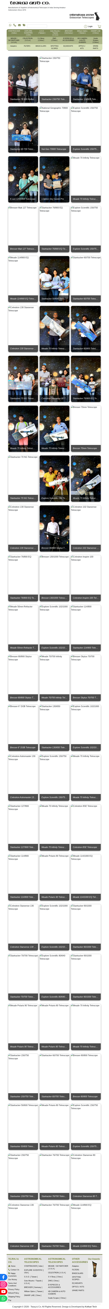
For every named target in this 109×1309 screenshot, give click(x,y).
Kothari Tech (91, 1307)
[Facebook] (3, 1277)
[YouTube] (3, 1291)
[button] (88, 26)
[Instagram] (3, 1284)
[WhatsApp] (3, 1298)
